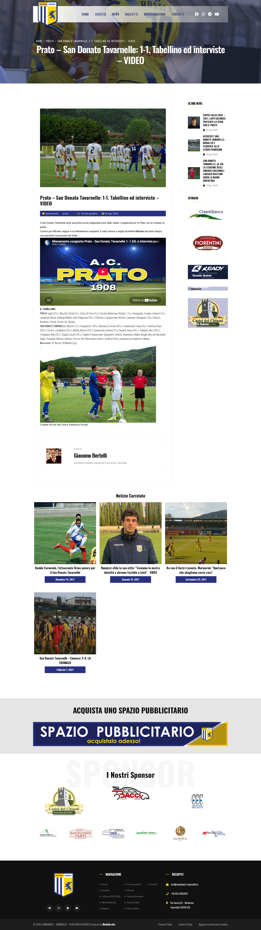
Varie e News (133, 908)
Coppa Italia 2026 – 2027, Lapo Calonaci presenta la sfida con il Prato (214, 120)
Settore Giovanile (135, 896)
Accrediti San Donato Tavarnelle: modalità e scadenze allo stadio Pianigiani (214, 143)
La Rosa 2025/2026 (111, 896)
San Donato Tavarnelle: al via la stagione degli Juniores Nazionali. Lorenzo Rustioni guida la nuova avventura (214, 170)
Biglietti (131, 14)
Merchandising (155, 14)
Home (85, 14)
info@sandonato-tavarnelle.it (184, 884)
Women (130, 890)
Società (100, 14)
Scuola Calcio (133, 902)
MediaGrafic (109, 924)
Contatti (178, 14)
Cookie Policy (185, 924)
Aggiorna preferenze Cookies (213, 924)
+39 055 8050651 (179, 893)
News (115, 14)
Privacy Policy (165, 924)
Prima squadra (89, 214)
